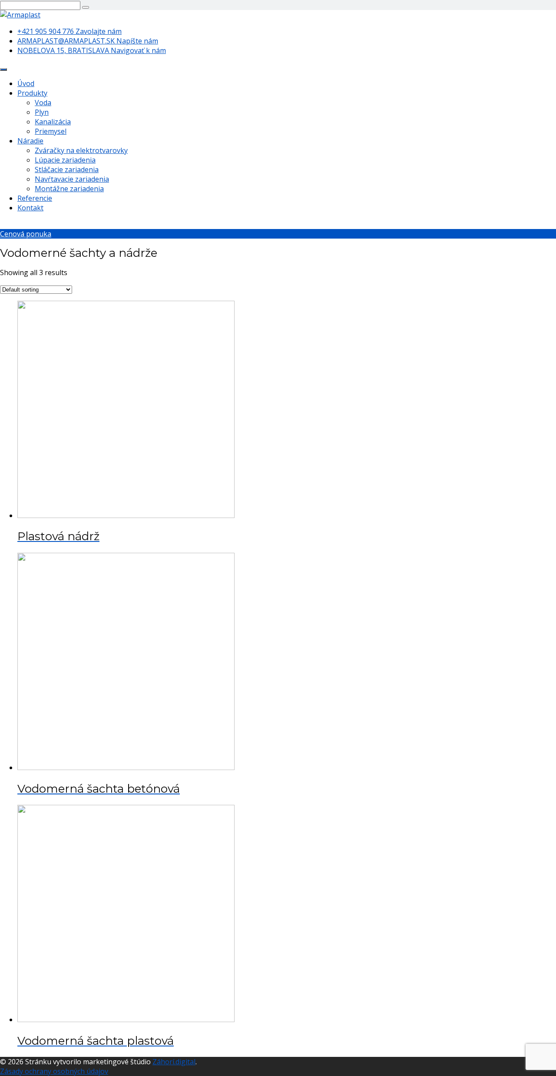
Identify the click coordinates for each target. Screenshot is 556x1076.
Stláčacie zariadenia (67, 169)
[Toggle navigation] (3, 69)
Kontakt (30, 208)
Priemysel (50, 131)
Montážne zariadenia (69, 188)
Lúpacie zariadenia (65, 160)
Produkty (32, 93)
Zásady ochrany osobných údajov (54, 1071)
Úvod (25, 83)
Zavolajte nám (69, 31)
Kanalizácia (53, 121)
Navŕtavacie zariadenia (72, 179)
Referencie (34, 198)
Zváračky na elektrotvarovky (81, 150)
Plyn (42, 112)
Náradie (30, 141)
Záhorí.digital (173, 1061)
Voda (43, 102)
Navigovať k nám (91, 50)
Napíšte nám (87, 41)
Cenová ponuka (25, 234)
